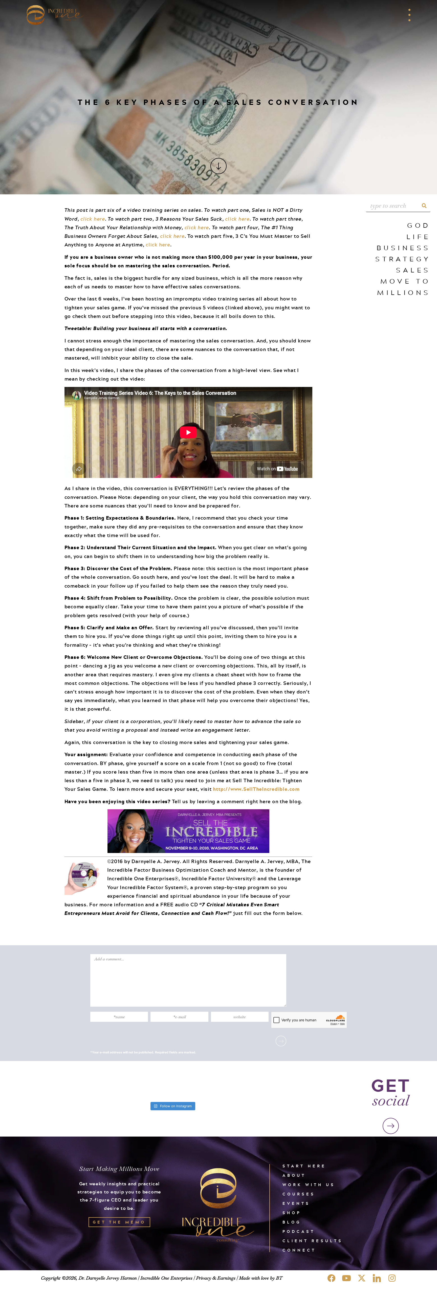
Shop (291, 1213)
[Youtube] (346, 1278)
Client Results (312, 1241)
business (403, 247)
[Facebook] (331, 1278)
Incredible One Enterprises (166, 1278)
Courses (298, 1194)
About (294, 1175)
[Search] (424, 205)
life (418, 236)
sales (413, 270)
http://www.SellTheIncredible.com (256, 789)
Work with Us (308, 1185)
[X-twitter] (362, 1278)
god (418, 225)
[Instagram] (392, 1278)
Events (296, 1203)
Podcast (298, 1231)
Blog (291, 1222)
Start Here (304, 1166)
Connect (299, 1250)
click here (92, 219)
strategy (402, 258)
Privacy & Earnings (215, 1278)
